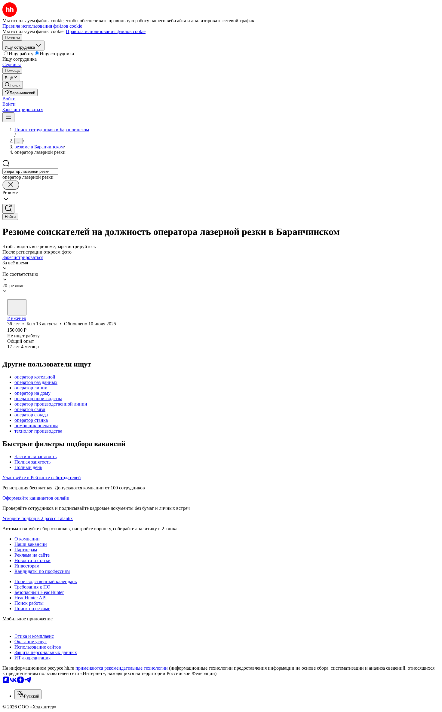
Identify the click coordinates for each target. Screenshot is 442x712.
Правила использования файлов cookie (106, 31)
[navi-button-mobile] (8, 117)
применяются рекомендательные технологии (121, 668)
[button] (9, 98)
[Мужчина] (16, 307)
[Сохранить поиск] (8, 209)
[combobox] (30, 171)
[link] (12, 85)
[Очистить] (10, 185)
